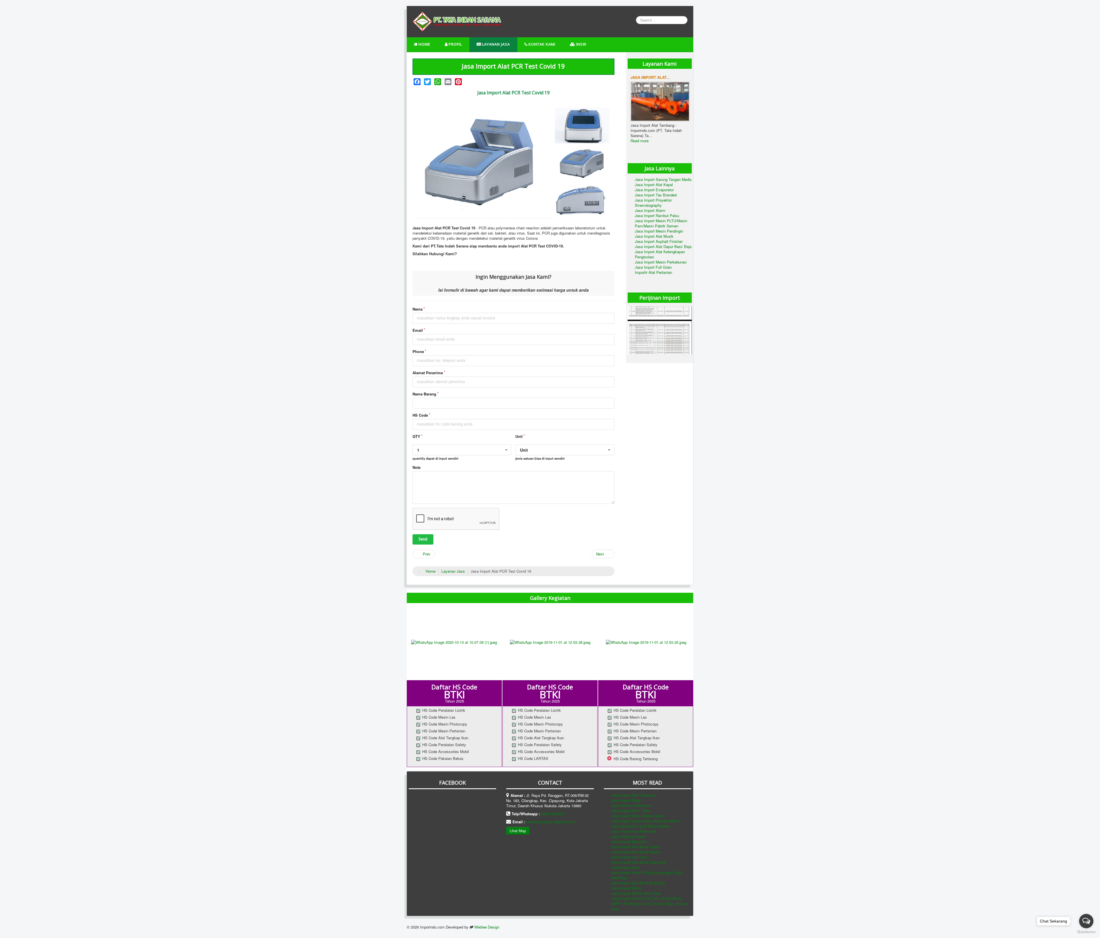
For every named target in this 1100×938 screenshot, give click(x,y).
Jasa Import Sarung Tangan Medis (663, 179)
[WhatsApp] (437, 81)
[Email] (448, 81)
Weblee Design (486, 927)
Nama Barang (424, 394)
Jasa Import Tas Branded (656, 195)
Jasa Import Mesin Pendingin (659, 231)
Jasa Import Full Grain (653, 267)
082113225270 (553, 813)
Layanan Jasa (496, 44)
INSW (581, 44)
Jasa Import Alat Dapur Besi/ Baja (663, 246)
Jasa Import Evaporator (654, 189)
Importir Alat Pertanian (653, 272)
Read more (639, 140)
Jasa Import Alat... (650, 77)
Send (423, 539)
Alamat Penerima (427, 372)
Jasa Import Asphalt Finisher (659, 241)
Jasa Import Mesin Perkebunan (661, 262)
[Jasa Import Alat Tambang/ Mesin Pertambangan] (660, 101)
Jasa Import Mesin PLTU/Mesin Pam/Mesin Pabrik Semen (661, 223)
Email (417, 330)
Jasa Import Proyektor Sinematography (653, 202)
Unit (518, 436)
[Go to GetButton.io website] (1086, 932)
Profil (455, 44)
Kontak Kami (542, 44)
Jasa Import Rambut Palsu (657, 215)
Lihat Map (518, 830)
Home (424, 44)
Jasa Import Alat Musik (654, 236)
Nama (417, 309)
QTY (416, 436)
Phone (418, 351)
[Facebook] (417, 81)
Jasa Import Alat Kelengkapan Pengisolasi (660, 254)
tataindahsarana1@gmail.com (550, 821)
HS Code (420, 415)
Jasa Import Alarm (650, 210)
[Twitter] (427, 81)
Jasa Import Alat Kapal (654, 184)
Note (416, 467)
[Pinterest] (458, 81)
